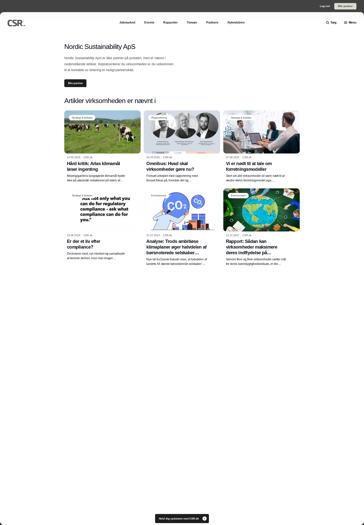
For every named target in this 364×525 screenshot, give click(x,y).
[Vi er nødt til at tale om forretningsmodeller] (261, 146)
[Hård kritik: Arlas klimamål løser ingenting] (102, 146)
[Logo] (16, 22)
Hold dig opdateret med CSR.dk (179, 518)
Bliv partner (345, 6)
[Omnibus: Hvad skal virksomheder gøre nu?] (182, 146)
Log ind (325, 6)
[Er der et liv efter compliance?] (102, 224)
